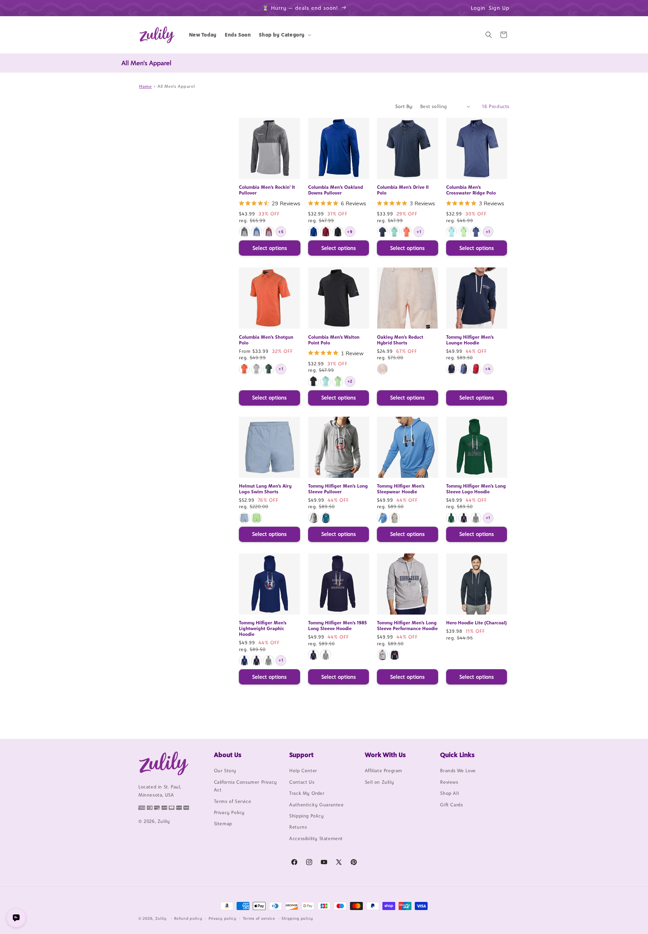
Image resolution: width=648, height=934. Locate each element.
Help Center (303, 771)
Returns (298, 827)
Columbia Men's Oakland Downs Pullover (335, 190)
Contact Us (301, 782)
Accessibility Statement (316, 838)
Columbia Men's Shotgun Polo (266, 339)
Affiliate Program (383, 771)
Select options (269, 248)
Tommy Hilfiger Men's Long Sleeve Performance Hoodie (407, 625)
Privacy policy (223, 918)
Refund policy (188, 918)
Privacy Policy (229, 812)
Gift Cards (451, 804)
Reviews (449, 782)
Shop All (449, 793)
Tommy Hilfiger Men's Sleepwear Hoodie (401, 489)
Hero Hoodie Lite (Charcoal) (476, 623)
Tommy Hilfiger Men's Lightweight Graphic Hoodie (263, 628)
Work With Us (385, 754)
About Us (227, 754)
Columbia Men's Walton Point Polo (333, 339)
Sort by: (404, 106)
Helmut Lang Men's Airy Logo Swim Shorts (265, 489)
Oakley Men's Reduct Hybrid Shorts (400, 339)
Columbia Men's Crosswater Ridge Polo (471, 190)
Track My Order (306, 793)
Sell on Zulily (379, 782)
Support (301, 754)
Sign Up (499, 8)
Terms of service (259, 918)
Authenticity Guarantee (316, 804)
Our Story (225, 771)
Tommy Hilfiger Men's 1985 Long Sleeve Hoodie (337, 625)
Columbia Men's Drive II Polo (403, 190)
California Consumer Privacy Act (245, 786)
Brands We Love (458, 771)
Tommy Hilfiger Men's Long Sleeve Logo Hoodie (476, 489)
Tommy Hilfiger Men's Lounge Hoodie (470, 339)
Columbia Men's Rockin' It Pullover (267, 190)
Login (478, 8)
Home (145, 86)
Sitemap (223, 824)
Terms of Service (232, 801)
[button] (284, 35)
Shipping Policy (306, 816)
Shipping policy (297, 918)
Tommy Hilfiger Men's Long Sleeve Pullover (338, 489)
